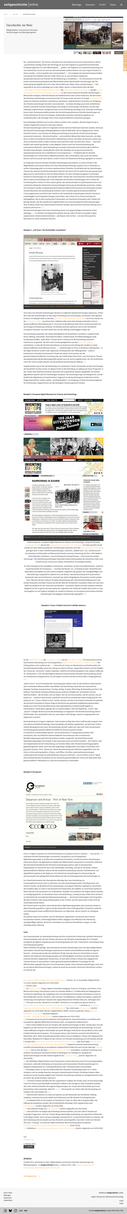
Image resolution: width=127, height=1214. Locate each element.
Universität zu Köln (53, 660)
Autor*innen (8, 1193)
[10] (32, 213)
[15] (25, 679)
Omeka (58, 1089)
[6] (101, 98)
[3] (78, 79)
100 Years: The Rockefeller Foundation (70, 318)
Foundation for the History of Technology (66, 545)
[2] (67, 73)
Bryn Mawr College (75, 660)
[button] (125, 52)
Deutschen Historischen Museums (77, 90)
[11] (57, 348)
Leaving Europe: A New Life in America (60, 1128)
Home (6, 14)
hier (49, 1092)
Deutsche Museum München (91, 548)
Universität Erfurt (35, 660)
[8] (72, 153)
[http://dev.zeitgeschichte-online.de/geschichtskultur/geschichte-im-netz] (63, 460)
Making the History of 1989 (59, 1050)
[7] (91, 141)
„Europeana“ (95, 98)
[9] (42, 207)
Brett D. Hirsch (35, 988)
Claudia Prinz (29, 1139)
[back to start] (21, 4)
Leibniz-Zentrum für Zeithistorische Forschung (107, 1197)
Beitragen (7, 1195)
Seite (101, 853)
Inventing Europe (32, 545)
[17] (67, 897)
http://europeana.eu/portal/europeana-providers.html (48, 1125)
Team (113, 4)
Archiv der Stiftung (85, 342)
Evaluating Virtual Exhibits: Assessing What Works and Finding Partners (51, 1005)
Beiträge (77, 4)
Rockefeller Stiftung (34, 321)
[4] (94, 84)
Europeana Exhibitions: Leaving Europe (43, 847)
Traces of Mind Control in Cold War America (79, 662)
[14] (84, 594)
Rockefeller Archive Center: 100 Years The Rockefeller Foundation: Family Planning (57, 306)
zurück (29, 1146)
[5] (101, 92)
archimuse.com (85, 1008)
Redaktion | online (111, 1193)
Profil (102, 4)
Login (121, 1203)
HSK (25, 1211)
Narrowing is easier (84, 537)
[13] (52, 569)
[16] (88, 853)
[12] (84, 362)
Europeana (31, 1106)
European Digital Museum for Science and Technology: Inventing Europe (54, 537)
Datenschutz (8, 1200)
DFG (52, 665)
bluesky (125, 69)
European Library (71, 1055)
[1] (59, 67)
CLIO (21, 1211)
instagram (16, 1211)
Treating (54, 651)
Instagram (125, 65)
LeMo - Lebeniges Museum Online (39, 1016)
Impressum (8, 1198)
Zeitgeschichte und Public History (53, 980)
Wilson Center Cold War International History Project (56, 1041)
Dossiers (90, 4)
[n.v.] (63, 236)
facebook (6, 1211)
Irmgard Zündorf (32, 980)
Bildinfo (118, 53)
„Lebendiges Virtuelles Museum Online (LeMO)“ (42, 90)
